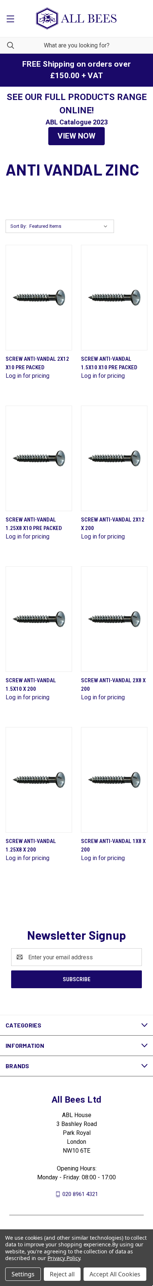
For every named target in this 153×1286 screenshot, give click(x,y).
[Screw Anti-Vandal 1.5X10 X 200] (39, 619)
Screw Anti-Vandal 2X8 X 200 (113, 684)
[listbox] (70, 226)
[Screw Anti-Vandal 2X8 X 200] (114, 619)
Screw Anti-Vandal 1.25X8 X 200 (31, 845)
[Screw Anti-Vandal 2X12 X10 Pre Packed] (39, 297)
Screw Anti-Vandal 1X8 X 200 (113, 845)
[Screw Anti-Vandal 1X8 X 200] (114, 780)
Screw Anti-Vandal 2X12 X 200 (112, 524)
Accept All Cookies (114, 1274)
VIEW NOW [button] (76, 135)
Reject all (62, 1274)
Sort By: (18, 226)
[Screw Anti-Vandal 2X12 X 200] (114, 458)
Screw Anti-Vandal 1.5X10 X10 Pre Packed (109, 363)
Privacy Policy (64, 1258)
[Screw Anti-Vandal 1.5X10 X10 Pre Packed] (114, 297)
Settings (23, 1274)
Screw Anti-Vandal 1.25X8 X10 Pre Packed (34, 524)
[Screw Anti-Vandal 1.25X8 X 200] (39, 780)
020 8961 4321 (80, 1194)
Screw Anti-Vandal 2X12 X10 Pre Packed (37, 363)
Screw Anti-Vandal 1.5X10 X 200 (31, 684)
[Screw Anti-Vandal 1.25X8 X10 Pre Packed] (39, 458)
